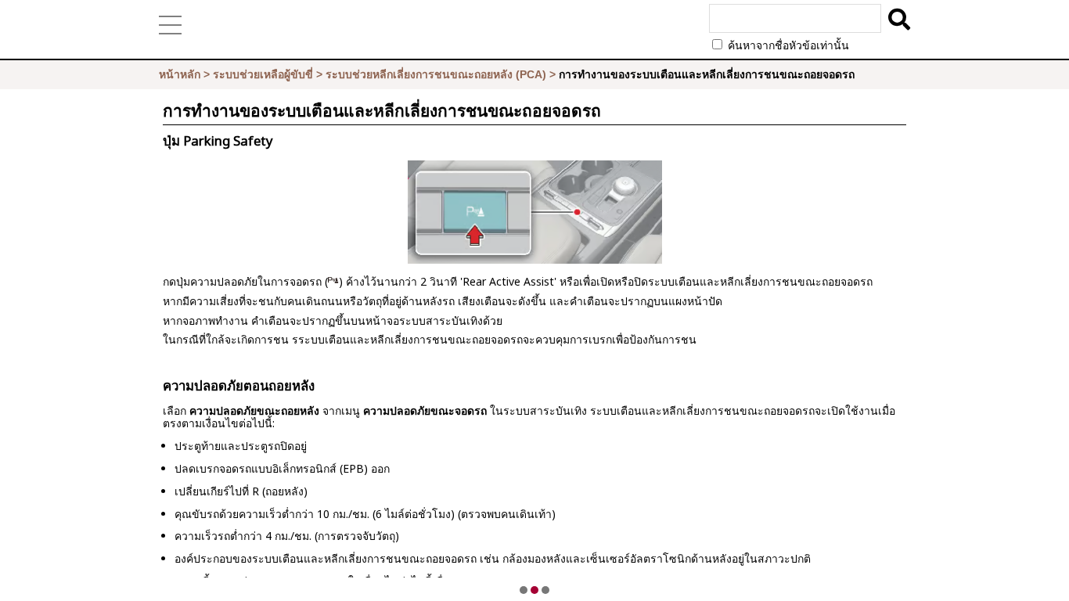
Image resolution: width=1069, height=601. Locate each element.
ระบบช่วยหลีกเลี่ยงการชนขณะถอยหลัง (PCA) (436, 74)
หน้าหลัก (179, 74)
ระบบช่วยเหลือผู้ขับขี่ (263, 74)
